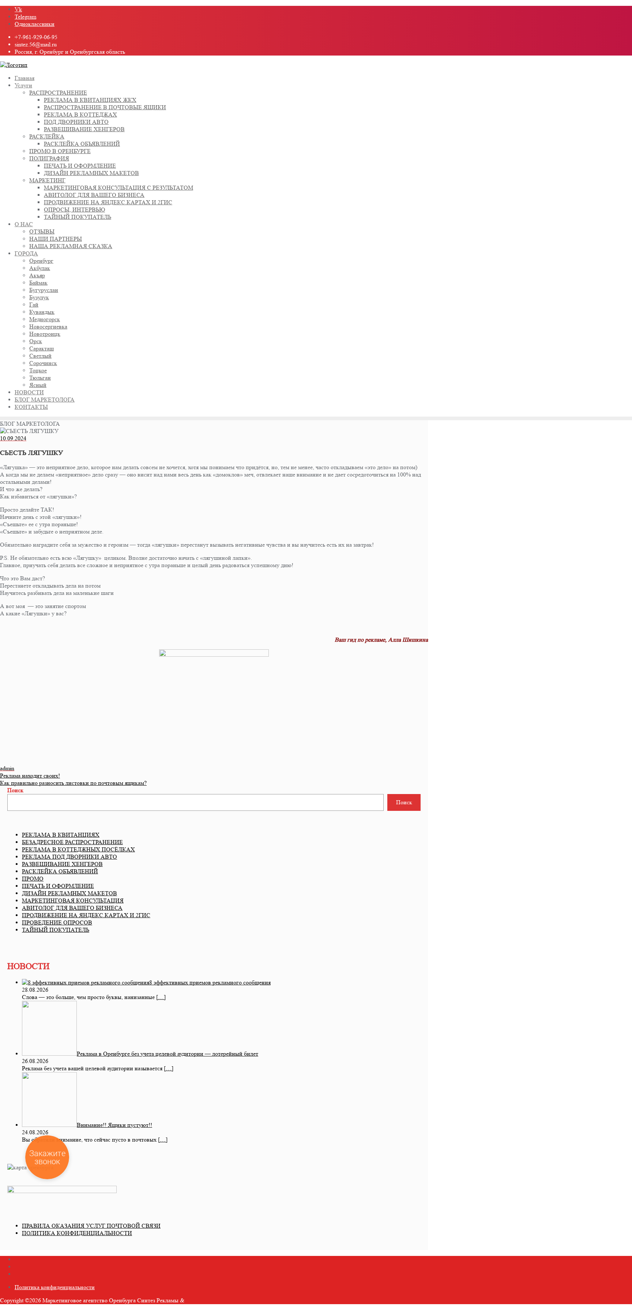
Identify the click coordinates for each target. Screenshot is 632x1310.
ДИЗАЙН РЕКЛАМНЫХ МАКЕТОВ (69, 893)
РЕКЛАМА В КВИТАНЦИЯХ (60, 834)
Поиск (15, 790)
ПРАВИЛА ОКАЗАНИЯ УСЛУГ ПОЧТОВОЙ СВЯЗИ (91, 1225)
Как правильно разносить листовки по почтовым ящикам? (73, 782)
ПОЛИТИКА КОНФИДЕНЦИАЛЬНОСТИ (77, 1233)
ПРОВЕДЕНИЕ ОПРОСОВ (57, 922)
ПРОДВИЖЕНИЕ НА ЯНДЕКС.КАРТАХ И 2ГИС (86, 915)
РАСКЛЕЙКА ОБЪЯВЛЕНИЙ (60, 871)
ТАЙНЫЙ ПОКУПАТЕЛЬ (55, 929)
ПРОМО (33, 878)
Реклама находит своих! (30, 775)
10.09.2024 (13, 438)
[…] (161, 997)
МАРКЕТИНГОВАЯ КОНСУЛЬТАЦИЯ (73, 900)
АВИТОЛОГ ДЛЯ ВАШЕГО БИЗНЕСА (72, 907)
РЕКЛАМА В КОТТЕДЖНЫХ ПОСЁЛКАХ (78, 849)
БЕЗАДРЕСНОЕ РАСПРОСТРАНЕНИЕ (72, 842)
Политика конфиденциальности (55, 1287)
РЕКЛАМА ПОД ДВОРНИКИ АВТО (69, 856)
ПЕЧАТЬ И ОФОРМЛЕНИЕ (58, 885)
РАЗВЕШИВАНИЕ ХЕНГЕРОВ (62, 864)
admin (7, 768)
